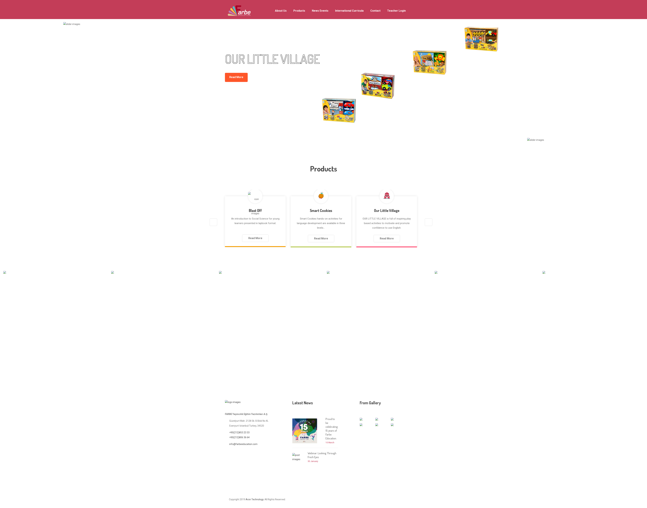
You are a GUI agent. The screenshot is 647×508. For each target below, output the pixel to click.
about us (281, 10)
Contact (375, 10)
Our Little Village (386, 210)
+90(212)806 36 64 (239, 437)
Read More (236, 77)
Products (299, 10)
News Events (320, 10)
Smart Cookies (321, 210)
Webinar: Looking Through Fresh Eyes (322, 455)
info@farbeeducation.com (243, 444)
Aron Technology (255, 499)
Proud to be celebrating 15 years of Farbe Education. (332, 428)
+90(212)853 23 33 (239, 432)
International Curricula (349, 10)
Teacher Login (396, 10)
